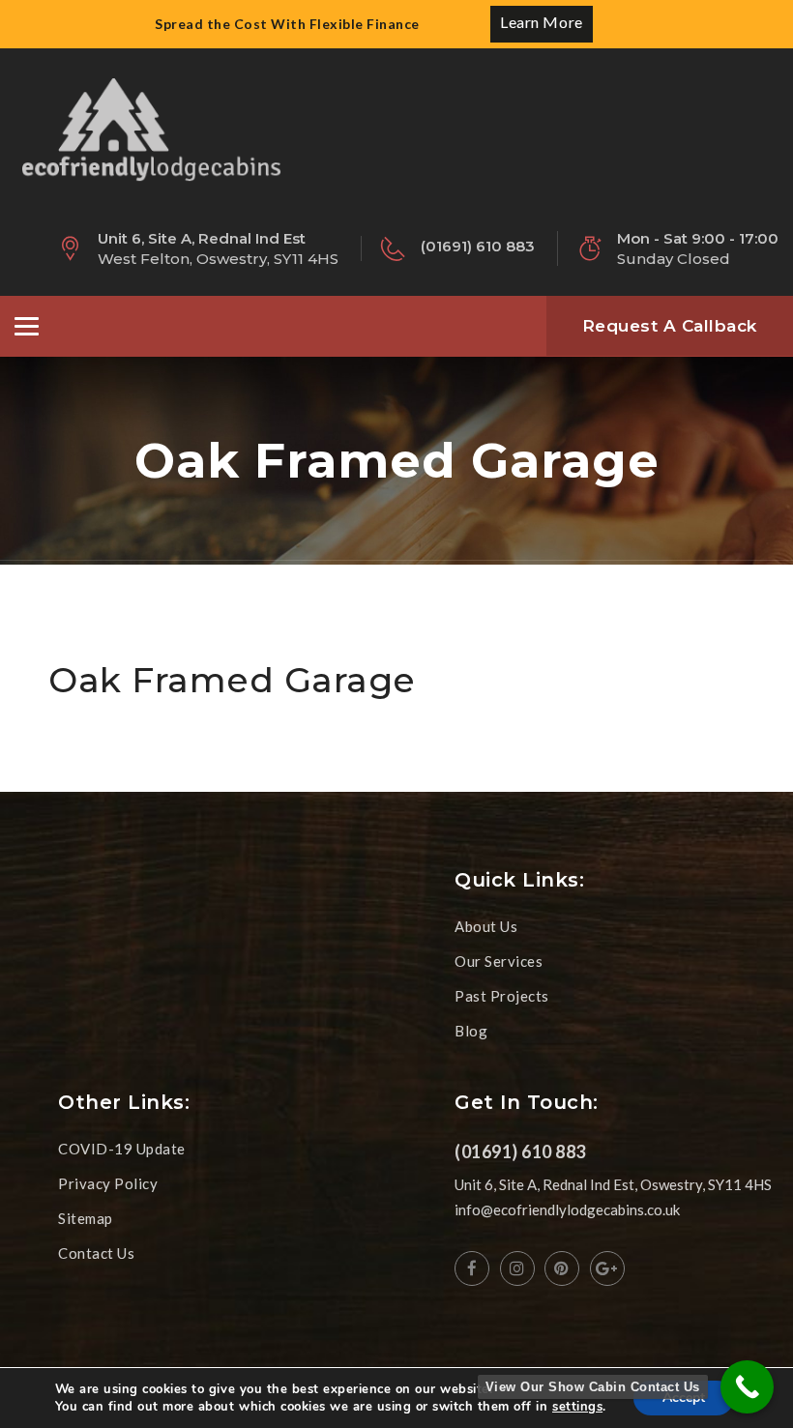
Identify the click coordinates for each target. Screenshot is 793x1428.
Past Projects (502, 996)
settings (577, 1406)
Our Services (499, 961)
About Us (486, 926)
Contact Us (96, 1253)
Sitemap (85, 1218)
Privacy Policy (108, 1183)
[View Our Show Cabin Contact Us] (747, 1386)
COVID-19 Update (122, 1148)
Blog (471, 1030)
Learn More (541, 22)
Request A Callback (669, 325)
